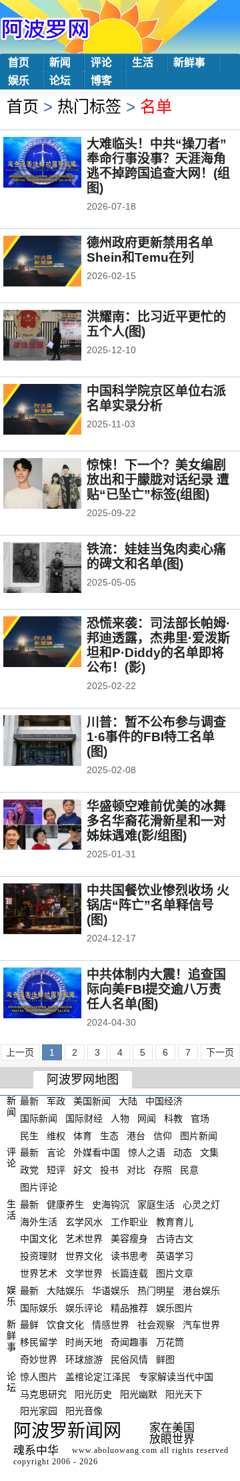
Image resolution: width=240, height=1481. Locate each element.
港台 (136, 1135)
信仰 (162, 1135)
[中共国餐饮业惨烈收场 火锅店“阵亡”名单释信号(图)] (60, 910)
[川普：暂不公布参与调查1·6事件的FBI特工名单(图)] (60, 742)
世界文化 (84, 1256)
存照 (162, 1170)
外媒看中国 (96, 1152)
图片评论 (38, 1187)
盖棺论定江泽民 (98, 1376)
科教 (173, 1118)
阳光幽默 (138, 1393)
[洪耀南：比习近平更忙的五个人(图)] (60, 336)
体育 (82, 1135)
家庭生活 (156, 1204)
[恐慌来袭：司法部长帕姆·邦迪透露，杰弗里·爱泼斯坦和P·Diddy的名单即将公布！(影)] (60, 643)
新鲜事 (189, 62)
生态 (109, 1135)
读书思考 (129, 1256)
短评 (56, 1170)
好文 (82, 1170)
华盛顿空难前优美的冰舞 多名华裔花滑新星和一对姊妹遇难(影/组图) (156, 821)
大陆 (128, 1101)
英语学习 (174, 1256)
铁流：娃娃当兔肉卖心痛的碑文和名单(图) (156, 556)
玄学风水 (84, 1221)
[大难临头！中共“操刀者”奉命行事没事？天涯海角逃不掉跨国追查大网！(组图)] (60, 163)
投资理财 (38, 1256)
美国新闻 (92, 1101)
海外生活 (38, 1221)
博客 (101, 80)
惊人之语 (146, 1152)
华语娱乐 (110, 1290)
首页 (18, 62)
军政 (56, 1101)
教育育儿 (174, 1221)
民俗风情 (129, 1359)
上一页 (20, 1052)
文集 (209, 1152)
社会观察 (156, 1324)
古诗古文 (174, 1238)
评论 (101, 62)
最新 (29, 1101)
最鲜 (29, 1324)
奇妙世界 (38, 1359)
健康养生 (65, 1204)
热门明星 (156, 1290)
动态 (182, 1152)
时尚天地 (84, 1342)
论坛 (60, 80)
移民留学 (38, 1342)
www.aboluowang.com (114, 1450)
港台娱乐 (201, 1290)
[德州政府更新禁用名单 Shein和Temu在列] (60, 262)
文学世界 (84, 1273)
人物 (120, 1118)
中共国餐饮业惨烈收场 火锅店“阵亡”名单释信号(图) (158, 905)
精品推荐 (129, 1307)
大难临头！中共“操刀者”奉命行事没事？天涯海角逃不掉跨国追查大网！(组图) (158, 166)
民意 (189, 1170)
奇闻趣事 (129, 1342)
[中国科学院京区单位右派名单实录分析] (60, 410)
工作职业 (129, 1221)
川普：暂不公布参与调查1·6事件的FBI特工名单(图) (156, 737)
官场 (200, 1118)
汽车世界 (201, 1324)
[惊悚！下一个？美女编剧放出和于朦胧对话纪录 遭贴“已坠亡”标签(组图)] (60, 484)
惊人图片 (38, 1376)
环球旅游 (84, 1359)
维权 (56, 1135)
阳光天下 (184, 1393)
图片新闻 (198, 1135)
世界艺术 (38, 1273)
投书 (109, 1170)
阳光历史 (93, 1393)
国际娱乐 (38, 1307)
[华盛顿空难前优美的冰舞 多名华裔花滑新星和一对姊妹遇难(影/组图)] (60, 826)
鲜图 (165, 1359)
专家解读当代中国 (176, 1376)
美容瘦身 (129, 1238)
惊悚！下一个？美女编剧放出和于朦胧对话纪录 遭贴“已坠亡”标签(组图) (158, 479)
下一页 (220, 1052)
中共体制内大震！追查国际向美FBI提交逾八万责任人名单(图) (156, 989)
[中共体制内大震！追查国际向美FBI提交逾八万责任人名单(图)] (60, 994)
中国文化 (38, 1238)
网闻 (146, 1118)
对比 (136, 1170)
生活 (142, 62)
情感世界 (110, 1324)
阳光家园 (38, 1411)
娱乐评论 (84, 1307)
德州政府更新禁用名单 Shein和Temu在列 (150, 250)
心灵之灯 (201, 1204)
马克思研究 (43, 1393)
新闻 (60, 62)
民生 (29, 1135)
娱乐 (18, 80)
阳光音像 (84, 1411)
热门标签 (89, 106)
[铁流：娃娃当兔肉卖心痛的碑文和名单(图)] (60, 569)
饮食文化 (65, 1324)
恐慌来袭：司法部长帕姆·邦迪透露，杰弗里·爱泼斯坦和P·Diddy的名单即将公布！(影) (158, 645)
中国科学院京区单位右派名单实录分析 (156, 398)
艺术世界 (84, 1238)
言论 (56, 1152)
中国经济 (164, 1101)
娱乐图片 (174, 1307)
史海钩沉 (110, 1204)
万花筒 (170, 1342)
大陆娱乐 (65, 1290)
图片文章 (174, 1273)
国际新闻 (38, 1118)
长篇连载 (129, 1273)
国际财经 (84, 1118)
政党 (29, 1170)
